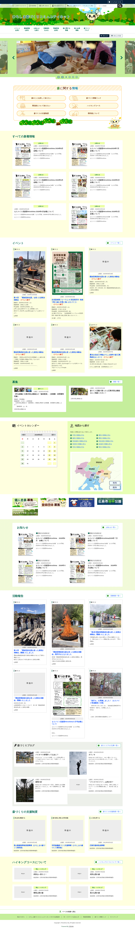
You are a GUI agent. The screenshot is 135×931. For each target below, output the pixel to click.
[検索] (120, 6)
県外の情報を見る (104, 447)
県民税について (93, 113)
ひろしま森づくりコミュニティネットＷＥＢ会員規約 (44, 917)
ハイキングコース (93, 106)
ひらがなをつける (116, 2)
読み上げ (105, 35)
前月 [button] (24, 435)
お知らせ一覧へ (111, 527)
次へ (122, 57)
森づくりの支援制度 (41, 113)
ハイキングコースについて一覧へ (110, 862)
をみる (46, 29)
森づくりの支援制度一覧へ (112, 811)
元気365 (71, 926)
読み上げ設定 (117, 35)
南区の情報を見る (78, 438)
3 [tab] (73, 77)
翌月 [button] (53, 435)
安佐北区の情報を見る (106, 441)
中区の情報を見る (78, 435)
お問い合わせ (45, 5)
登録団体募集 (87, 917)
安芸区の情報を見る (79, 444)
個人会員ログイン (59, 5)
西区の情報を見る (104, 438)
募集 (77, 29)
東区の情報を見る (104, 435)
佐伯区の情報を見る (105, 444)
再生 (59, 77)
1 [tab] (66, 77)
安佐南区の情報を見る (79, 441)
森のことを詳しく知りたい (41, 98)
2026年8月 (39, 435)
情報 (66, 29)
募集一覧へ (117, 381)
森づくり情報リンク (93, 98)
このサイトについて (20, 5)
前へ (13, 57)
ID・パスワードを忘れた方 (71, 917)
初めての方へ (21, 917)
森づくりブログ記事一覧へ (110, 745)
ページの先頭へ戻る (68, 911)
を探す (17, 29)
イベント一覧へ (115, 243)
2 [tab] (69, 77)
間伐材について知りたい (41, 106)
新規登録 (33, 5)
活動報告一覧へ (115, 595)
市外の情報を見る (78, 447)
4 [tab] (76, 77)
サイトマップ (114, 917)
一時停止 (62, 77)
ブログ (87, 29)
